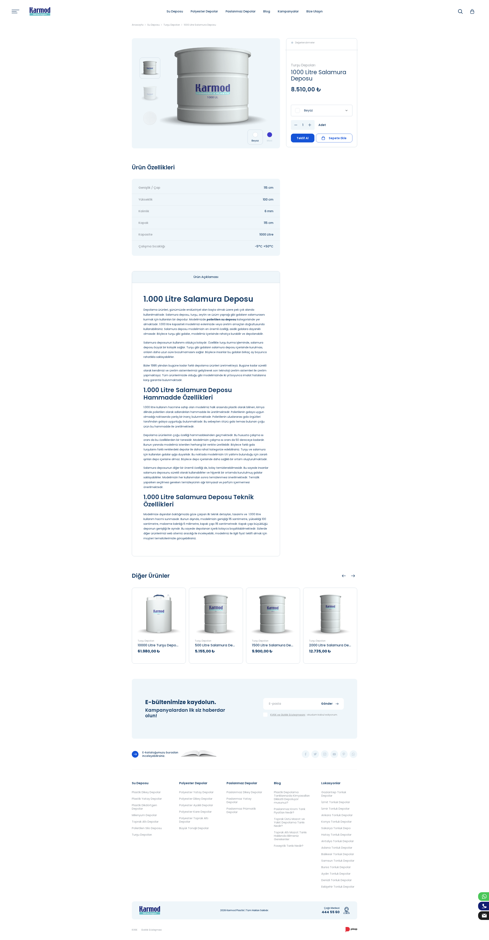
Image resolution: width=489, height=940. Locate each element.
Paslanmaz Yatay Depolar (239, 800)
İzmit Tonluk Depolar (335, 802)
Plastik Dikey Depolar (146, 792)
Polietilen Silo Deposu (147, 828)
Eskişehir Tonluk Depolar (337, 886)
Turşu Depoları (142, 834)
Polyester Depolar (204, 11)
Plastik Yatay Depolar (147, 798)
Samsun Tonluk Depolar (337, 860)
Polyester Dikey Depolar (195, 798)
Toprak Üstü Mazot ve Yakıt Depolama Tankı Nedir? (289, 822)
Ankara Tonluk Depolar (337, 815)
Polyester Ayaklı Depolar (196, 805)
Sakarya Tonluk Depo (336, 828)
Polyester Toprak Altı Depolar (193, 820)
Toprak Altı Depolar (145, 821)
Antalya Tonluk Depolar (337, 841)
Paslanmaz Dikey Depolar (244, 792)
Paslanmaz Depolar (241, 11)
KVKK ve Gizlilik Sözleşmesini (287, 715)
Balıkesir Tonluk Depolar (337, 854)
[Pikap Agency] (351, 929)
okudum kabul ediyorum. (304, 715)
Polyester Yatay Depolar (196, 792)
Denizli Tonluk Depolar (336, 880)
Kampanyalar (288, 11)
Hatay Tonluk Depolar (336, 834)
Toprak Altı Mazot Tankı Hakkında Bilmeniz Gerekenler (290, 836)
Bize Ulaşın (314, 11)
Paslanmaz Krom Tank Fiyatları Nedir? (289, 810)
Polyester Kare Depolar (195, 811)
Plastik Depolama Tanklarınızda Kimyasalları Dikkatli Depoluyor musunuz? (292, 797)
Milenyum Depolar (144, 815)
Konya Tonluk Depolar (336, 821)
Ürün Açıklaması (205, 277)
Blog (266, 11)
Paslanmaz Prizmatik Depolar (241, 810)
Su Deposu (175, 11)
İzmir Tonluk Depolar (335, 808)
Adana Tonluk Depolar (336, 847)
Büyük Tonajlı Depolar (194, 828)
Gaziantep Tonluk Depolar (333, 794)
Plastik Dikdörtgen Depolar (144, 807)
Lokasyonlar (331, 783)
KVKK (134, 929)
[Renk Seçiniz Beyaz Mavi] (321, 110)
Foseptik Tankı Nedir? (288, 845)
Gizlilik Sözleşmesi (151, 929)
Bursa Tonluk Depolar (336, 867)
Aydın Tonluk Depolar (336, 873)
